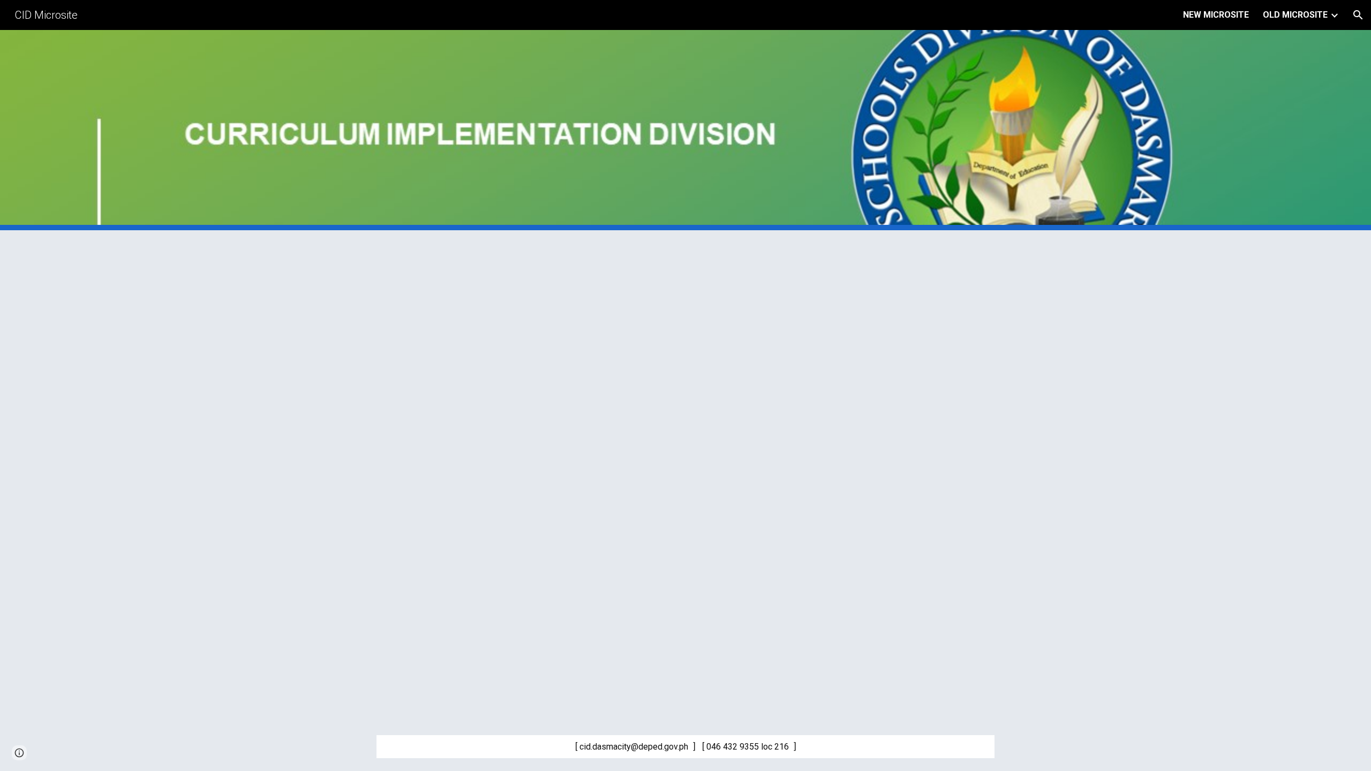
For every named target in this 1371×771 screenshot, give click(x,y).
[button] (1358, 15)
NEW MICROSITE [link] (1216, 15)
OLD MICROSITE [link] (1295, 15)
